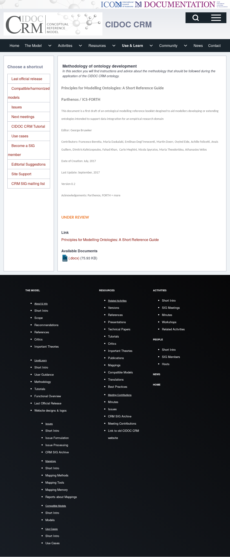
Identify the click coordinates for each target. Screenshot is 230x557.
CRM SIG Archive (57, 452)
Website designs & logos (50, 410)
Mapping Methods (57, 475)
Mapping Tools (54, 482)
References (41, 332)
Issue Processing (56, 445)
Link (65, 232)
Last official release (26, 78)
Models (50, 520)
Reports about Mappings (61, 497)
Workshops (169, 322)
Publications (116, 358)
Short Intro (41, 310)
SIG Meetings (171, 307)
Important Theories (46, 346)
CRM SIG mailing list (28, 183)
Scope (38, 318)
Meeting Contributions (122, 423)
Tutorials (39, 389)
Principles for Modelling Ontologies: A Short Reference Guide (110, 239)
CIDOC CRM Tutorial (28, 126)
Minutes (113, 402)
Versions (113, 307)
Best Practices (117, 386)
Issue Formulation (57, 438)
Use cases (19, 135)
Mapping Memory (56, 489)
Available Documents (79, 250)
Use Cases (52, 543)
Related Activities (173, 329)
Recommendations (46, 325)
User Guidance (44, 374)
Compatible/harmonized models (29, 93)
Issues (16, 107)
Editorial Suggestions (28, 164)
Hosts (166, 364)
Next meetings (22, 116)
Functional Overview (47, 396)
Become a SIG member (21, 150)
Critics (38, 339)
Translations (116, 379)
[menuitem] (14, 45)
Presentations (117, 322)
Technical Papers (119, 329)
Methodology (42, 381)
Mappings (114, 365)
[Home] (53, 23)
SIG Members (171, 357)
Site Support (21, 173)
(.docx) (74, 258)
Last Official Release (47, 403)
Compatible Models (120, 372)
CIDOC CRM (128, 24)
